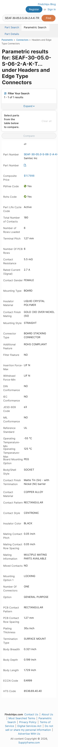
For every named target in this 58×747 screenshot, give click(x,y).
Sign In (52, 9)
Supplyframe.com (29, 742)
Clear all (47, 121)
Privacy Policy (27, 722)
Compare (29, 135)
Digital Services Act (29, 726)
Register (34, 9)
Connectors (22, 39)
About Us (47, 714)
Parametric (7, 39)
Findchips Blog (47, 4)
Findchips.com (5, 7)
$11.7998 (29, 175)
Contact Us (31, 714)
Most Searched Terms (22, 718)
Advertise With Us (29, 733)
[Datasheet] (25, 165)
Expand (28, 106)
